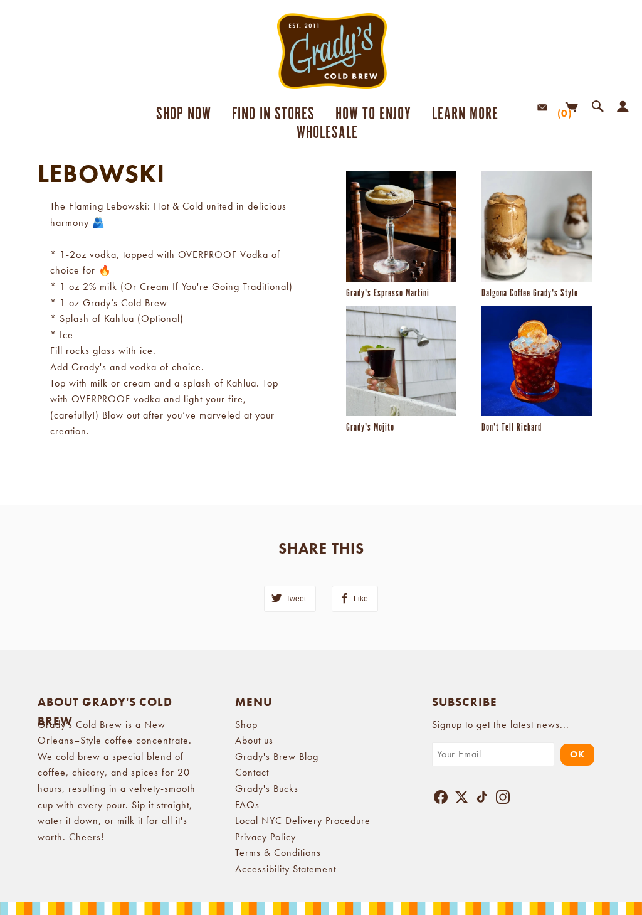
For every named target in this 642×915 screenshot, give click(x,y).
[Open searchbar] (595, 107)
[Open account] (620, 107)
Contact (252, 772)
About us (254, 740)
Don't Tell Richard (512, 427)
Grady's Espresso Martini (387, 293)
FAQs (247, 804)
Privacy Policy (265, 836)
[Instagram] (503, 799)
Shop (246, 724)
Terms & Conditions (278, 852)
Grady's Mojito (370, 427)
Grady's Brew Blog (276, 756)
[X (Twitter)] (461, 799)
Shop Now (183, 114)
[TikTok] (482, 799)
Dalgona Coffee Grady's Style (530, 293)
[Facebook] (441, 799)
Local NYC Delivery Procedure (303, 820)
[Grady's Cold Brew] (321, 51)
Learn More (460, 114)
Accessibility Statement (285, 868)
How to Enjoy (373, 114)
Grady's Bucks (266, 788)
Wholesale (327, 133)
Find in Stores (273, 114)
